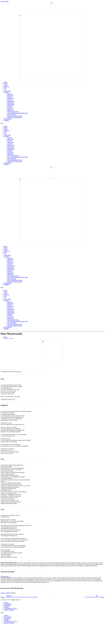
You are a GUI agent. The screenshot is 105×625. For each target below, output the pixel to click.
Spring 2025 (10, 95)
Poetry (5, 82)
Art (5, 89)
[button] (52, 123)
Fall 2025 (9, 94)
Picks (5, 88)
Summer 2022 (11, 104)
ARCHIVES (7, 605)
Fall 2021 (9, 107)
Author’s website (5, 593)
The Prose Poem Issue (13, 111)
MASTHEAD (7, 119)
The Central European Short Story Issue (17, 113)
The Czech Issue (11, 114)
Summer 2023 (11, 101)
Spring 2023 (10, 102)
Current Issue (7, 91)
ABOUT (6, 602)
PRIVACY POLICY (9, 610)
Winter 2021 (10, 110)
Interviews (6, 86)
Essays (5, 85)
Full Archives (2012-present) (14, 117)
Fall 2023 (9, 99)
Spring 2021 (10, 108)
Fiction (6, 83)
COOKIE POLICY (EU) (10, 608)
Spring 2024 (10, 98)
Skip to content (4, 1)
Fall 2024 (9, 96)
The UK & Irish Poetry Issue (14, 116)
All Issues (6, 92)
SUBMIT (6, 120)
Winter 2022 (10, 105)
